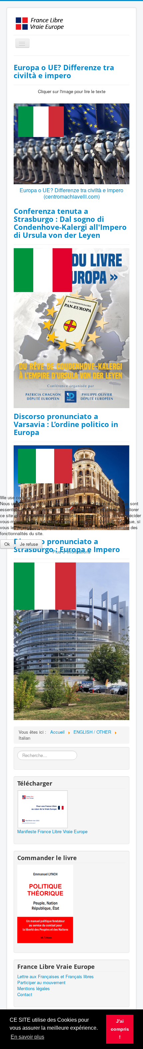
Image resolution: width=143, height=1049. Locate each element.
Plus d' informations (71, 551)
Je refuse (29, 544)
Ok (7, 544)
